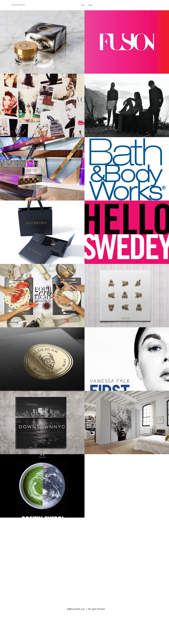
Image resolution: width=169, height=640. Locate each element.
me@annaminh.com (76, 609)
